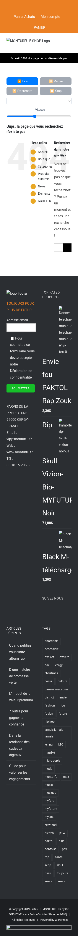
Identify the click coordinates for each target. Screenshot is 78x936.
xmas (48, 881)
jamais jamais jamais (54, 733)
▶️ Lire (22, 81)
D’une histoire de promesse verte (19, 676)
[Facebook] (43, 610)
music (49, 785)
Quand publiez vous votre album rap (20, 652)
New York (51, 825)
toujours (62, 873)
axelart (49, 657)
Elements (44, 193)
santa (59, 857)
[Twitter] (49, 610)
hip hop (50, 722)
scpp (48, 865)
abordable (51, 641)
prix (64, 849)
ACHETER (44, 201)
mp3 (66, 777)
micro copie (52, 761)
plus (61, 841)
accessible (51, 649)
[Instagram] (55, 610)
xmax (61, 881)
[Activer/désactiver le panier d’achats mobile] (54, 46)
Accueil (42, 152)
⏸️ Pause (56, 81)
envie (63, 697)
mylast (49, 817)
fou (62, 705)
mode (48, 769)
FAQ (64, 914)
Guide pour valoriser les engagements (19, 772)
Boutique (44, 159)
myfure (49, 801)
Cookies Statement (49, 914)
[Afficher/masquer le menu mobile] (70, 42)
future (63, 713)
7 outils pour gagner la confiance (18, 717)
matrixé (50, 752)
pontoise (50, 849)
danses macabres (56, 689)
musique (50, 793)
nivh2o (49, 833)
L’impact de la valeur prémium (21, 696)
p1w (62, 833)
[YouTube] (61, 610)
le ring (49, 744)
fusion (49, 713)
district (49, 697)
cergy (59, 665)
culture (62, 681)
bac (47, 665)
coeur (48, 681)
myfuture (51, 809)
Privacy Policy (28, 914)
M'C (60, 744)
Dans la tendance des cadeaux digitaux (19, 745)
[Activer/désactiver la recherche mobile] (62, 42)
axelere (64, 657)
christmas (51, 673)
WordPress (61, 919)
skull (60, 865)
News (42, 186)
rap (47, 857)
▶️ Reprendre (22, 91)
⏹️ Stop (56, 91)
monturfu (51, 777)
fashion (50, 705)
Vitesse (40, 109)
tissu (48, 873)
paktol (49, 841)
